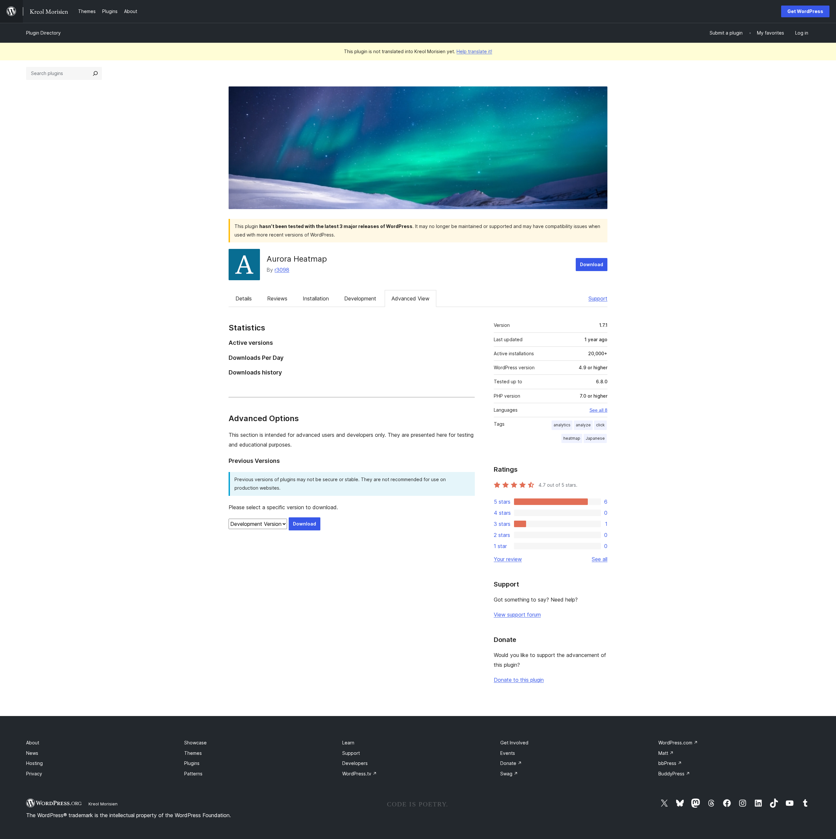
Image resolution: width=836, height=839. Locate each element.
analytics (562, 424)
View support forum (517, 614)
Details (243, 298)
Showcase (195, 742)
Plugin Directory (43, 33)
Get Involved (514, 742)
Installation (316, 298)
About (32, 742)
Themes (193, 753)
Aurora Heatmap (296, 259)
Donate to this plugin (519, 680)
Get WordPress (805, 11)
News (32, 753)
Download (591, 264)
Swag (509, 773)
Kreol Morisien (103, 803)
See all (599, 559)
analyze (583, 424)
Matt (666, 753)
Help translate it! (474, 51)
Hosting (34, 763)
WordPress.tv (359, 773)
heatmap (571, 438)
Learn (348, 742)
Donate (511, 763)
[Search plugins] (95, 73)
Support (597, 298)
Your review (508, 559)
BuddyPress (674, 773)
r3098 (282, 270)
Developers (355, 763)
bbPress (670, 763)
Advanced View (410, 298)
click (600, 424)
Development (360, 298)
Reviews (277, 298)
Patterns (193, 773)
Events (507, 753)
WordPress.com (678, 742)
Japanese (595, 438)
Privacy (34, 773)
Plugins (192, 763)
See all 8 (598, 410)
